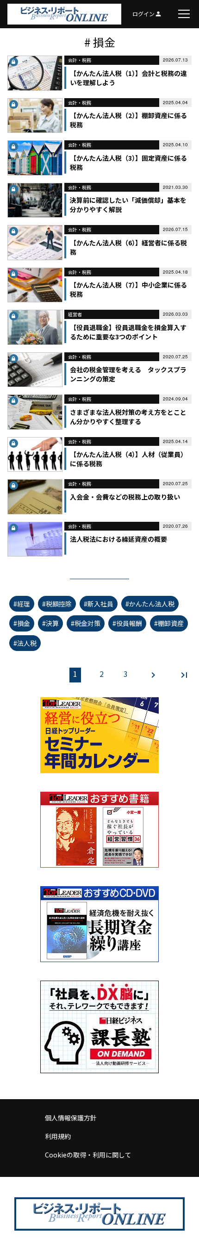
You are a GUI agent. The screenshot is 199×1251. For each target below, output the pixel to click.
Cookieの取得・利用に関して (88, 1154)
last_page (184, 675)
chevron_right (153, 675)
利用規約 (58, 1136)
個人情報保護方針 (71, 1117)
